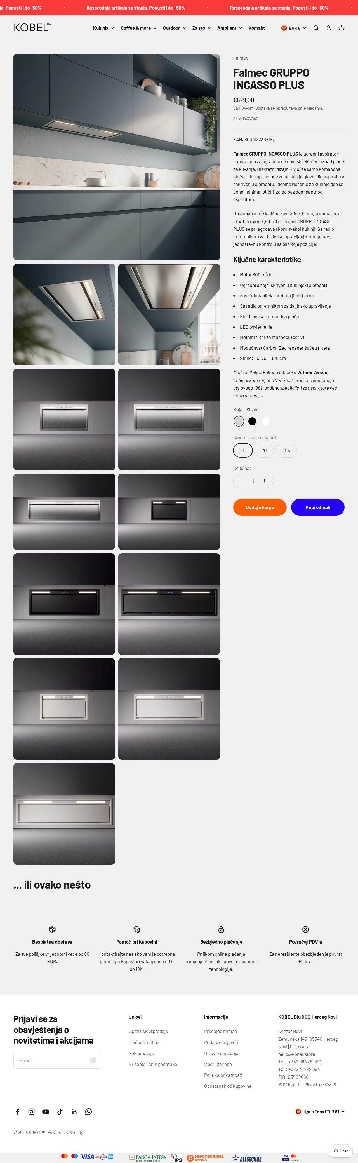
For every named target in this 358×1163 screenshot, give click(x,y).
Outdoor (171, 27)
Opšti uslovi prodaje (148, 1031)
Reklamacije (141, 1053)
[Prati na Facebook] (17, 1111)
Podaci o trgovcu (221, 1042)
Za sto (198, 27)
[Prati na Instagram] (31, 1111)
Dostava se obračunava (276, 107)
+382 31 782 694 (304, 1069)
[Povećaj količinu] (264, 481)
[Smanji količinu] (242, 481)
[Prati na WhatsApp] (88, 1111)
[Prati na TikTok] (60, 1111)
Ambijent (226, 27)
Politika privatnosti (223, 1075)
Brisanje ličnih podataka (153, 1064)
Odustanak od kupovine (227, 1086)
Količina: (242, 467)
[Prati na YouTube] (46, 1111)
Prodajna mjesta (220, 1031)
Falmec (240, 57)
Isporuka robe (218, 1064)
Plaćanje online (144, 1042)
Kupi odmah (318, 507)
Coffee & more (136, 27)
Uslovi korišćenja (221, 1053)
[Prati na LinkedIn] (74, 1111)
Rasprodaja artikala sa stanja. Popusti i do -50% (106, 7)
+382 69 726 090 (304, 1061)
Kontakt (257, 27)
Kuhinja (101, 27)
